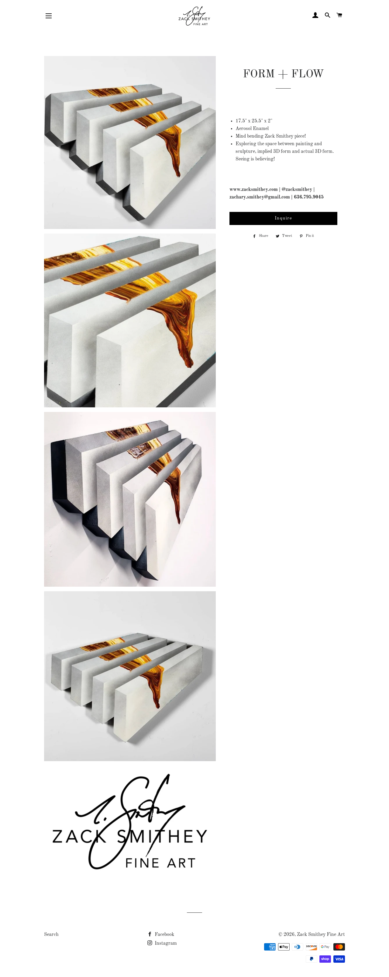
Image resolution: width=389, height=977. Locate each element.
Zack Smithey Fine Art (321, 934)
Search (51, 934)
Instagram (165, 943)
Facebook (163, 934)
